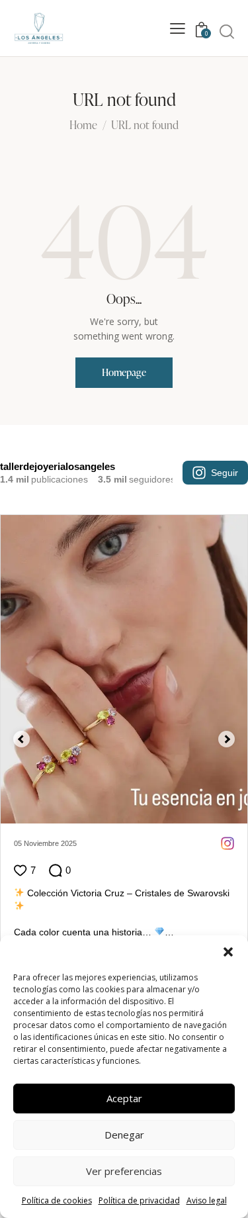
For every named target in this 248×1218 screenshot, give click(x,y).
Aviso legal (206, 1200)
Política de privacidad (139, 1200)
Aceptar (124, 1098)
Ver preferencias (124, 1171)
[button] (228, 952)
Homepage (124, 372)
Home (83, 125)
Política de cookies (57, 1200)
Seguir (224, 472)
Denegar (124, 1134)
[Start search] (226, 31)
